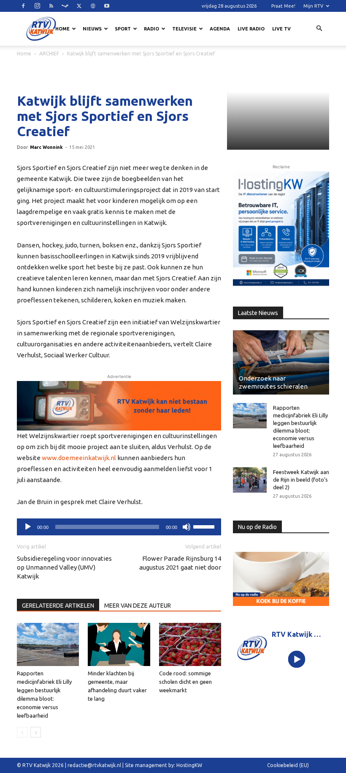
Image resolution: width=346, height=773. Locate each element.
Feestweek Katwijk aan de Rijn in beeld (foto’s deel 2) (301, 479)
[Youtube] (106, 6)
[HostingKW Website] (281, 229)
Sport (123, 28)
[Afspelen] (28, 527)
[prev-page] (22, 732)
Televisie (184, 28)
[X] (79, 6)
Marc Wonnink (46, 147)
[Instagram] (37, 6)
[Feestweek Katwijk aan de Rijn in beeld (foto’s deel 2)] (250, 480)
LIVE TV (281, 28)
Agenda (220, 28)
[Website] (92, 6)
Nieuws (92, 28)
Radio (151, 28)
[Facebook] (23, 6)
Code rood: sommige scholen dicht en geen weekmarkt (185, 681)
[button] (319, 28)
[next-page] (35, 732)
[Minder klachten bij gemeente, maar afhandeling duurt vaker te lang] (119, 644)
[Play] (297, 659)
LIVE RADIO (251, 28)
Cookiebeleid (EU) (288, 765)
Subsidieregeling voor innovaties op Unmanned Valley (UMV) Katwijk (64, 567)
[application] (119, 526)
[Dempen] (186, 527)
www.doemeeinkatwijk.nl (79, 457)
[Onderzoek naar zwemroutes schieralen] (281, 362)
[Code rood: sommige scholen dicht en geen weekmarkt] (190, 644)
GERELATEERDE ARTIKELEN (58, 605)
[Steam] (65, 6)
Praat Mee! (283, 5)
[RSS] (51, 6)
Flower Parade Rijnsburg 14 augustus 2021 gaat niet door (180, 563)
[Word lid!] (119, 405)
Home (62, 28)
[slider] (205, 526)
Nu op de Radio (257, 527)
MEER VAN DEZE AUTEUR (137, 605)
